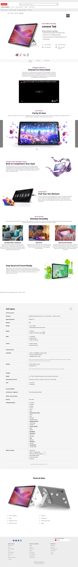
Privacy (35, 563)
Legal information (11, 552)
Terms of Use (42, 563)
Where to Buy (53, 545)
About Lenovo (10, 545)
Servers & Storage (32, 553)
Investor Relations (11, 548)
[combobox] (38, 4)
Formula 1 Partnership (11, 557)
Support (52, 553)
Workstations (31, 548)
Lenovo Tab (16, 13)
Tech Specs (38, 60)
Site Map (38, 563)
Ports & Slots (46, 60)
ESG (8, 550)
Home (9, 13)
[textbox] (62, 540)
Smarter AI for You (32, 557)
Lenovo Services (32, 555)
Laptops (30, 545)
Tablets (12, 13)
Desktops (30, 547)
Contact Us (52, 547)
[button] (57, 4)
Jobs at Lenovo (10, 553)
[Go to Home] (4, 4)
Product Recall (53, 550)
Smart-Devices (31, 552)
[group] (17, 55)
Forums (52, 552)
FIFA (9, 555)
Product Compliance (54, 548)
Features (30, 60)
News (9, 547)
